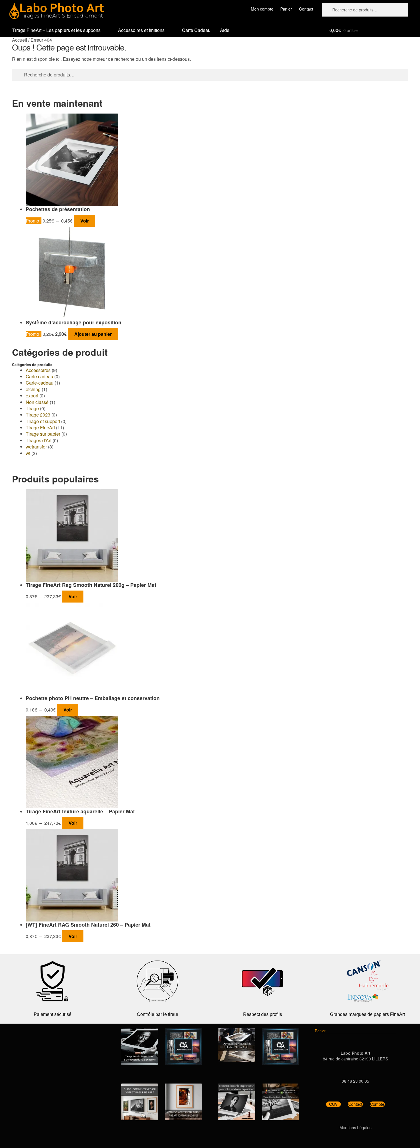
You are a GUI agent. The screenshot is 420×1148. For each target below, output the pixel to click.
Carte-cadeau (39, 382)
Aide (224, 30)
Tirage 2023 (38, 414)
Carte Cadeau (196, 30)
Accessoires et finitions (141, 30)
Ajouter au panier (93, 334)
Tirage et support (43, 421)
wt (28, 453)
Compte (377, 1104)
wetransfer (36, 446)
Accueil (19, 40)
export (32, 395)
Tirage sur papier (43, 433)
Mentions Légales (355, 1127)
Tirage (32, 408)
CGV (333, 1104)
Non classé (37, 402)
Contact (306, 9)
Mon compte (262, 9)
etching (33, 389)
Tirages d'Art (38, 440)
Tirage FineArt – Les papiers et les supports (56, 30)
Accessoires (38, 370)
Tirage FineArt (40, 427)
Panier (286, 9)
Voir (84, 220)
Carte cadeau (39, 376)
